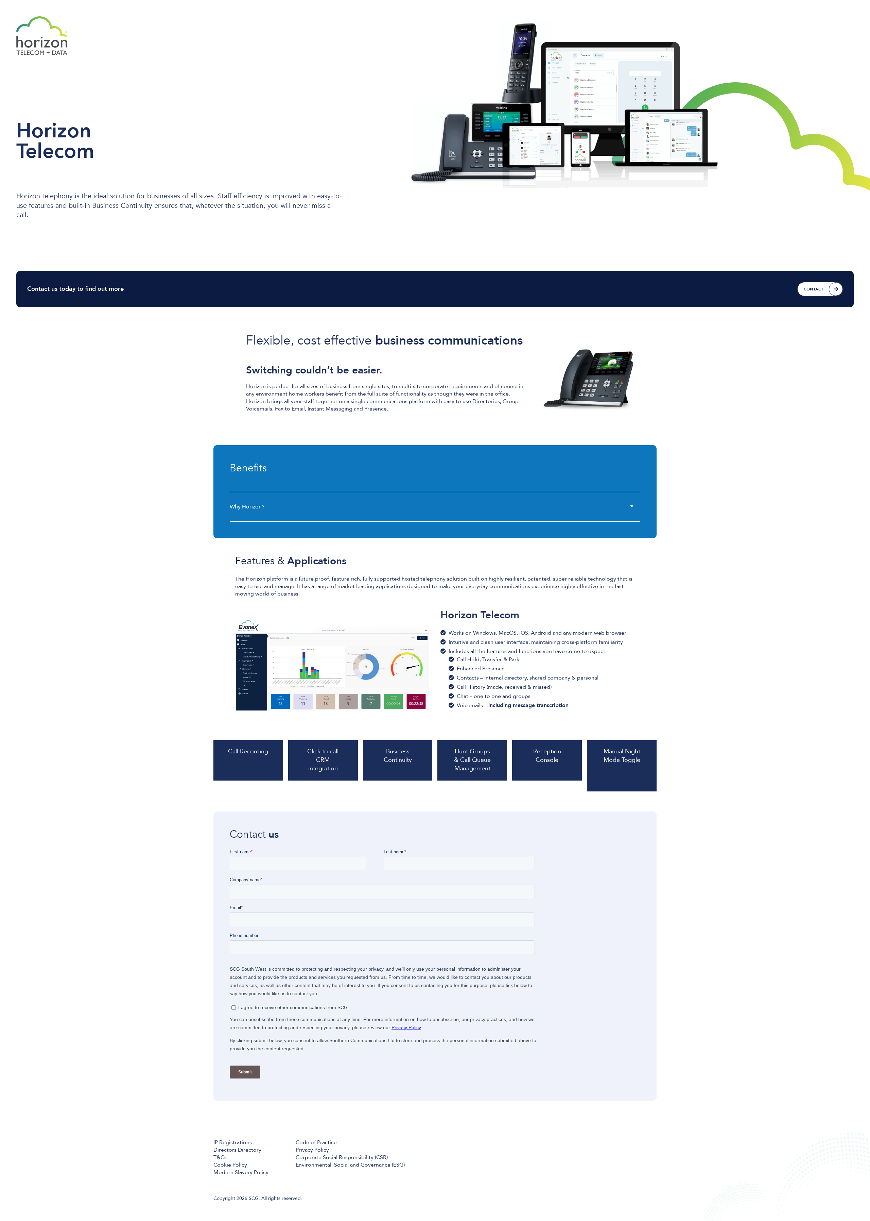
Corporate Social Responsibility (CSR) (342, 1157)
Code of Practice (316, 1142)
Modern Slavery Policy (240, 1172)
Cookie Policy (230, 1165)
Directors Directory (237, 1150)
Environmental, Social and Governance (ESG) (350, 1165)
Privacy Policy (312, 1150)
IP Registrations (232, 1142)
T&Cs (220, 1157)
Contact (813, 289)
